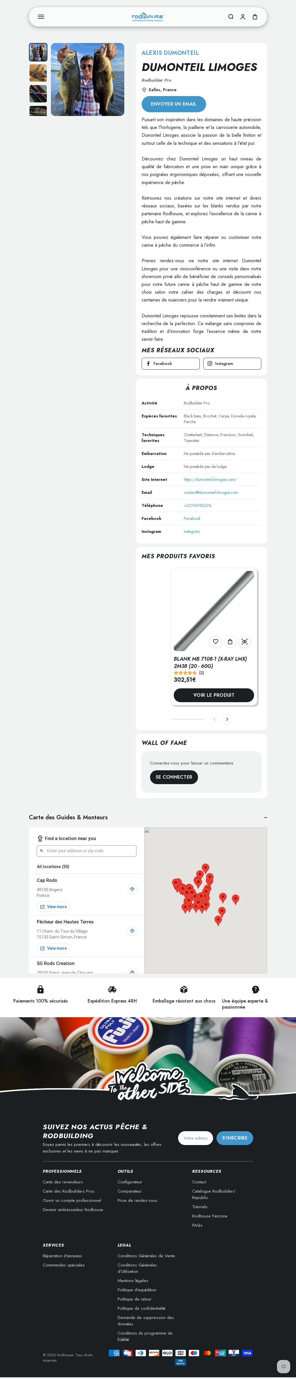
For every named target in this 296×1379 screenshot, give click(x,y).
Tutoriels (200, 1207)
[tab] (38, 52)
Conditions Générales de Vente (146, 1256)
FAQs (197, 1225)
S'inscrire (234, 1138)
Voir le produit (213, 695)
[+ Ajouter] (230, 642)
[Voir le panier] (255, 17)
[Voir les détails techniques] (244, 642)
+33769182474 (197, 505)
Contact (199, 1182)
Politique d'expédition (137, 1290)
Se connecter (174, 777)
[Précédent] (214, 719)
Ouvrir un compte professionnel (72, 1200)
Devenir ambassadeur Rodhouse (73, 1209)
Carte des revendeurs (63, 1182)
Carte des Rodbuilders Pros (69, 1191)
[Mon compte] (243, 17)
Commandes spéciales (64, 1265)
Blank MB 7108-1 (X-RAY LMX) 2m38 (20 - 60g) (210, 662)
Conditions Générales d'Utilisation (137, 1268)
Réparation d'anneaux (62, 1256)
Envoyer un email (174, 104)
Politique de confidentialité (141, 1308)
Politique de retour (134, 1299)
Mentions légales (133, 1280)
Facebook (192, 518)
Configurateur (130, 1182)
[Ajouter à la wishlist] (216, 642)
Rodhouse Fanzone (209, 1216)
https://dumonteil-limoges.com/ (210, 479)
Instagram (192, 531)
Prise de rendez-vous (137, 1200)
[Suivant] (227, 719)
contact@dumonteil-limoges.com (211, 492)
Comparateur (130, 1191)
